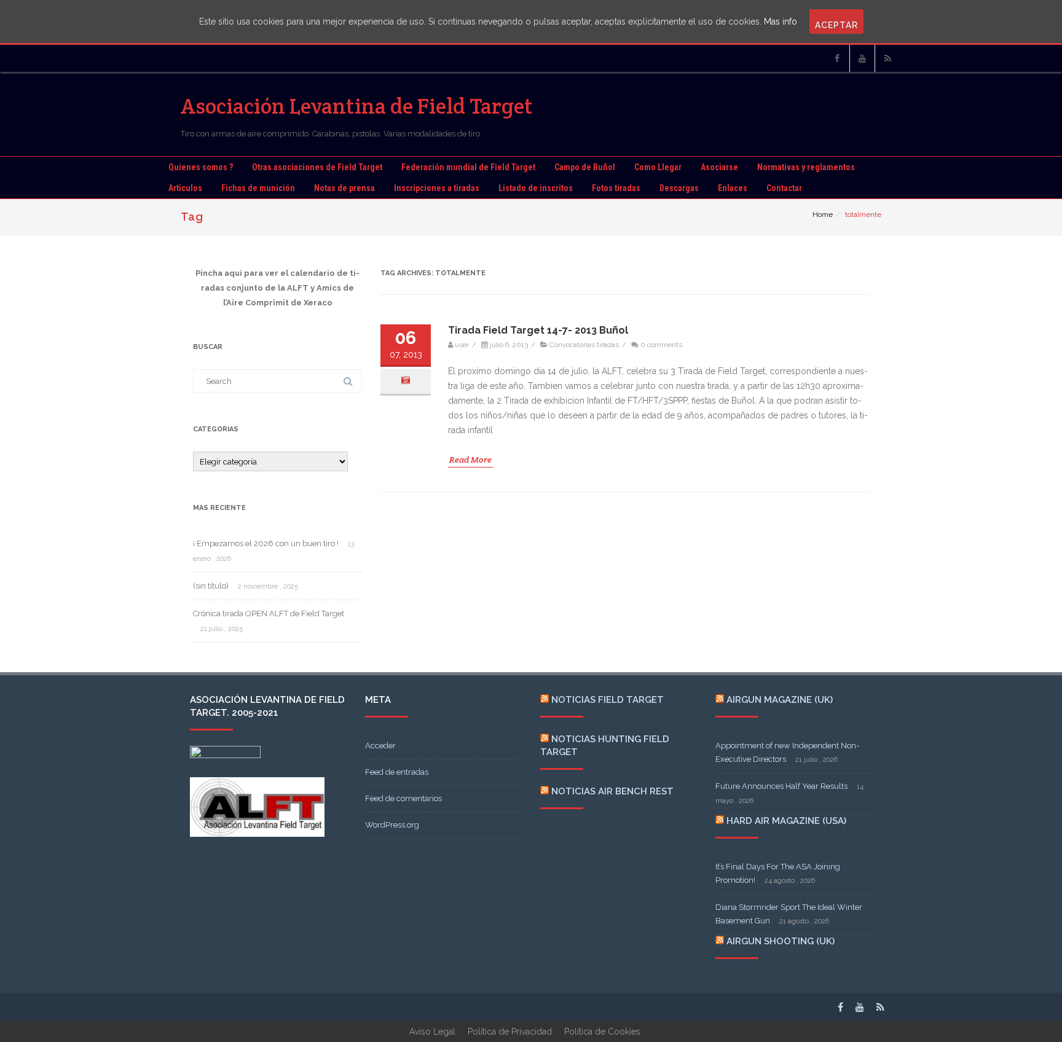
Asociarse (719, 167)
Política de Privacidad (510, 1031)
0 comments (661, 344)
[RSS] (887, 58)
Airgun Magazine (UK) (779, 699)
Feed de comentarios (403, 798)
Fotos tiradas (616, 188)
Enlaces (732, 188)
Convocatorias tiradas (584, 344)
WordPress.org (392, 824)
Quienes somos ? (200, 167)
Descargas (679, 188)
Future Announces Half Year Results (781, 786)
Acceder (380, 745)
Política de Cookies (602, 1031)
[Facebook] (837, 58)
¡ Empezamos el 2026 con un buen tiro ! (266, 543)
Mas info (780, 21)
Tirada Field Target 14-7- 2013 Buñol (538, 330)
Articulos (185, 188)
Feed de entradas (396, 772)
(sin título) (211, 585)
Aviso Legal (432, 1031)
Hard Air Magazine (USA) (786, 820)
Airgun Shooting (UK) (780, 941)
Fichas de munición (258, 188)
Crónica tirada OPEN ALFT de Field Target (268, 613)
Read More (470, 459)
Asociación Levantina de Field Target (357, 106)
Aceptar (836, 25)
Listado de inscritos (535, 188)
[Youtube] (862, 58)
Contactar (784, 188)
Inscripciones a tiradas (436, 188)
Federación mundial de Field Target (468, 167)
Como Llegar (658, 167)
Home (822, 214)
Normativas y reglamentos (806, 167)
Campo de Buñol (584, 167)
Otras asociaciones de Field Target (317, 167)
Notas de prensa (344, 188)
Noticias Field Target (607, 699)
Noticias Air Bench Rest (612, 791)
